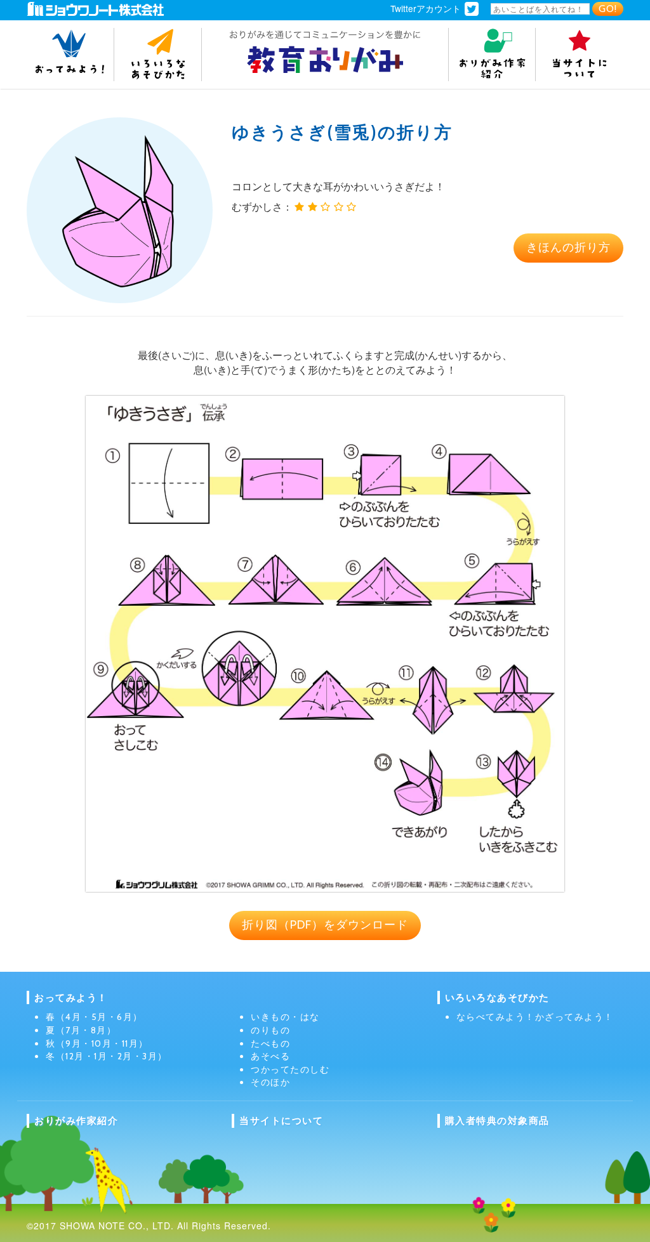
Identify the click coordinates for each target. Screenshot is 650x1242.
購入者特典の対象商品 (497, 1121)
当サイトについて (281, 1121)
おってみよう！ (71, 997)
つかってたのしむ (290, 1069)
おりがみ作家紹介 (76, 1121)
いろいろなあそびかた (497, 997)
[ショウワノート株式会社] (95, 8)
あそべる (270, 1056)
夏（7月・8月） (81, 1030)
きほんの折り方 (568, 247)
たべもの (270, 1043)
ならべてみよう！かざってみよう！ (535, 1017)
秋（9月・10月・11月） (97, 1043)
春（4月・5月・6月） (94, 1017)
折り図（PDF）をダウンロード (325, 925)
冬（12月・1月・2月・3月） (107, 1056)
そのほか (270, 1082)
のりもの (270, 1030)
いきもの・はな (285, 1017)
